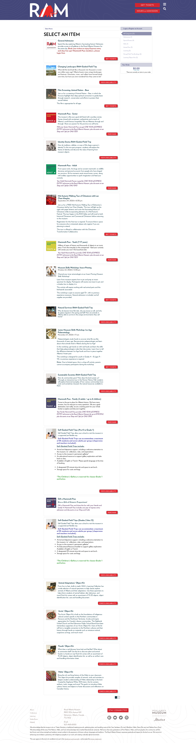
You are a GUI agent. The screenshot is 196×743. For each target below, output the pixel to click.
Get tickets (147, 5)
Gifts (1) (125, 44)
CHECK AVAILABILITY (107, 603)
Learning (32, 716)
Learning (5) (127, 50)
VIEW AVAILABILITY (108, 82)
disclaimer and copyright (72, 739)
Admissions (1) (127, 37)
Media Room (34, 719)
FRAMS (32, 722)
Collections (33, 713)
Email (66, 722)
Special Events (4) (128, 40)
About (32, 710)
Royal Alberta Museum (72, 709)
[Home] (49, 1)
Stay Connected (118, 710)
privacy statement (96, 739)
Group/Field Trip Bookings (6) (132, 54)
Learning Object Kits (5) (130, 57)
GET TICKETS (111, 59)
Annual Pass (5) (127, 47)
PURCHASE (112, 134)
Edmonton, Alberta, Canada (74, 715)
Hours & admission (147, 11)
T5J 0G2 (67, 718)
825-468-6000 (70, 724)
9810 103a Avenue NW (72, 712)
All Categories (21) (129, 33)
